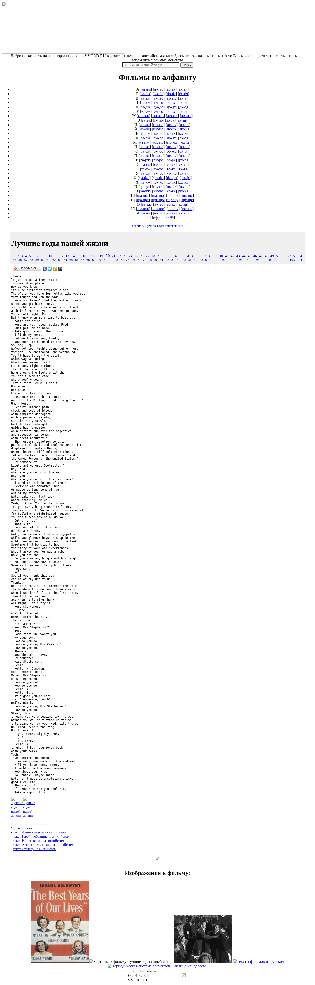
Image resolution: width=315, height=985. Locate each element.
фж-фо (158, 178)
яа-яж (146, 213)
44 (244, 256)
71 (105, 260)
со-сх (171, 164)
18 (95, 256)
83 (173, 260)
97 (252, 260)
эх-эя (183, 204)
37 (204, 256)
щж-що (158, 200)
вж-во (158, 98)
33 (181, 256)
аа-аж (146, 89)
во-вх (171, 98)
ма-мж (144, 142)
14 (73, 256)
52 (289, 256)
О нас (132, 971)
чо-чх (171, 191)
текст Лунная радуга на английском (39, 832)
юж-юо (158, 209)
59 (37, 260)
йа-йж (145, 129)
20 (107, 255)
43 (238, 256)
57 (26, 260)
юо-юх (173, 209)
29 (159, 256)
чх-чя (183, 191)
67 (82, 260)
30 (164, 256)
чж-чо (158, 191)
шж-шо (158, 195)
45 (249, 256)
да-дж (145, 107)
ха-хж (145, 182)
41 (227, 256)
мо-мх (172, 142)
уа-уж (145, 173)
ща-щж (143, 200)
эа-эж (146, 204)
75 (127, 260)
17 (90, 256)
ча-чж (145, 191)
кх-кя (183, 133)
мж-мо (158, 142)
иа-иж (145, 125)
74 (122, 260)
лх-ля (183, 138)
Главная (137, 226)
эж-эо (158, 204)
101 (277, 260)
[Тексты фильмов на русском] (258, 961)
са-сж (146, 164)
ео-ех (171, 111)
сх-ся (183, 164)
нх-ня (184, 147)
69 (93, 260)
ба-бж (145, 94)
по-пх (171, 156)
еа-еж (145, 111)
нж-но (158, 147)
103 (292, 260)
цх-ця (184, 187)
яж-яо (158, 213)
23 (125, 256)
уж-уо (158, 173)
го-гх (171, 102)
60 (43, 260)
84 (178, 260)
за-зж (146, 120)
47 (261, 256)
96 (246, 260)
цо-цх (171, 187)
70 (99, 260)
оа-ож (145, 151)
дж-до (158, 107)
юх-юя (187, 209)
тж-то (158, 169)
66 (77, 260)
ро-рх (171, 160)
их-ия (184, 125)
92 (224, 260)
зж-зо (158, 120)
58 (31, 260)
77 (139, 260)
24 (130, 256)
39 (215, 256)
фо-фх (172, 178)
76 (133, 260)
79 (150, 260)
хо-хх (171, 182)
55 (14, 260)
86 (190, 260)
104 (299, 260)
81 (161, 260)
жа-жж (143, 116)
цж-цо (158, 187)
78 (144, 260)
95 (241, 260)
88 (201, 260)
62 (54, 260)
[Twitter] (49, 268)
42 (232, 256)
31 (170, 256)
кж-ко (158, 133)
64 (65, 260)
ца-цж (145, 187)
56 (20, 260)
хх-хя (183, 182)
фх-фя (185, 178)
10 (50, 256)
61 (48, 260)
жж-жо (158, 116)
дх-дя (183, 107)
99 (263, 260)
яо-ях (171, 213)
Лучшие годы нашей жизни (164, 226)
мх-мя (185, 142)
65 (71, 260)
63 (60, 260)
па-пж (145, 156)
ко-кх (171, 133)
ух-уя (183, 173)
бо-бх (171, 94)
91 (218, 260)
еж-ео (158, 111)
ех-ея (183, 111)
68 (88, 260)
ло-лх (171, 138)
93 (229, 260)
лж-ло (158, 138)
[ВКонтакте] (44, 268)
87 (195, 260)
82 (167, 260)
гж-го (158, 102)
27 (147, 256)
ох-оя (183, 151)
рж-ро (158, 160)
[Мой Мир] (60, 268)
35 (193, 256)
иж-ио (158, 125)
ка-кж (145, 133)
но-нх (171, 147)
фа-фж (144, 178)
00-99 (169, 217)
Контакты (148, 971)
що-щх (172, 200)
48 (266, 256)
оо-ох (171, 151)
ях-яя (183, 213)
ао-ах (171, 89)
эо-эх (171, 204)
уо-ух (171, 173)
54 (300, 256)
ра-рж (145, 160)
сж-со (158, 164)
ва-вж (145, 98)
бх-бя (183, 94)
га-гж (145, 102)
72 (110, 260)
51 (283, 256)
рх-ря (183, 160)
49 (272, 256)
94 (235, 260)
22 (119, 256)
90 (212, 260)
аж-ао (158, 89)
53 (295, 256)
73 (116, 260)
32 (176, 256)
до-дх (171, 107)
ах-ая (183, 89)
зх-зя (182, 120)
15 (78, 256)
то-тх (171, 169)
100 (270, 260)
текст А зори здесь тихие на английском (43, 845)
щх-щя (187, 200)
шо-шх (172, 195)
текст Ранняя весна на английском (38, 840)
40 (221, 256)
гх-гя (183, 102)
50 (278, 256)
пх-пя (184, 156)
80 (156, 260)
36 (198, 256)
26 (142, 256)
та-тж (145, 169)
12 (61, 256)
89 (207, 260)
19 (101, 256)
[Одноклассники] (55, 268)
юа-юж (143, 209)
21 (113, 256)
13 (67, 256)
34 (187, 256)
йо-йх (171, 129)
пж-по (158, 156)
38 (210, 256)
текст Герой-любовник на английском (41, 836)
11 (56, 256)
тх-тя (183, 169)
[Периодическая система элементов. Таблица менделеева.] (157, 966)
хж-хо (158, 182)
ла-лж (145, 138)
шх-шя (187, 195)
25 (136, 256)
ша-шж (143, 195)
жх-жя (186, 116)
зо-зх (170, 120)
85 (184, 260)
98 (258, 260)
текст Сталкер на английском (34, 849)
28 (153, 256)
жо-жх (172, 116)
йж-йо (158, 129)
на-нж (145, 147)
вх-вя (183, 98)
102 (284, 260)
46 (255, 256)
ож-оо (158, 151)
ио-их (171, 125)
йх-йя (184, 129)
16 (84, 256)
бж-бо (158, 94)
